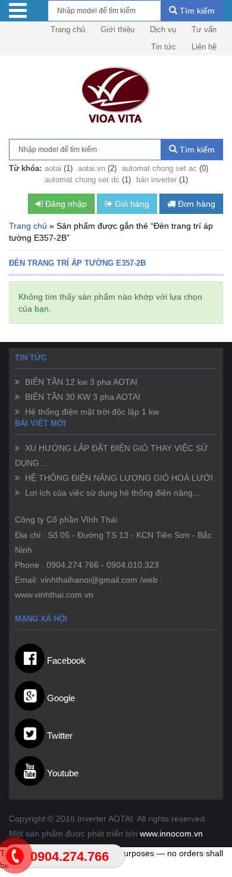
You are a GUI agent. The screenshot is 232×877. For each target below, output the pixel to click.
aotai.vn (91, 168)
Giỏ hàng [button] (130, 204)
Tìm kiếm (196, 10)
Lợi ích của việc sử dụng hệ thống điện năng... (111, 492)
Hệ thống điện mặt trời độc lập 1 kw (91, 411)
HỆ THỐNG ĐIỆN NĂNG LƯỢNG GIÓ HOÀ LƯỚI (118, 478)
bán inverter (156, 179)
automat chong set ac (159, 168)
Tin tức (163, 46)
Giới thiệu (117, 29)
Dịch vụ (163, 29)
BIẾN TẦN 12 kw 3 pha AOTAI (80, 382)
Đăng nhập (65, 204)
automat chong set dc (82, 179)
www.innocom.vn (171, 833)
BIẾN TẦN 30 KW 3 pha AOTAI (81, 397)
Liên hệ (204, 46)
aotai (53, 168)
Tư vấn (204, 29)
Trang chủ (68, 29)
